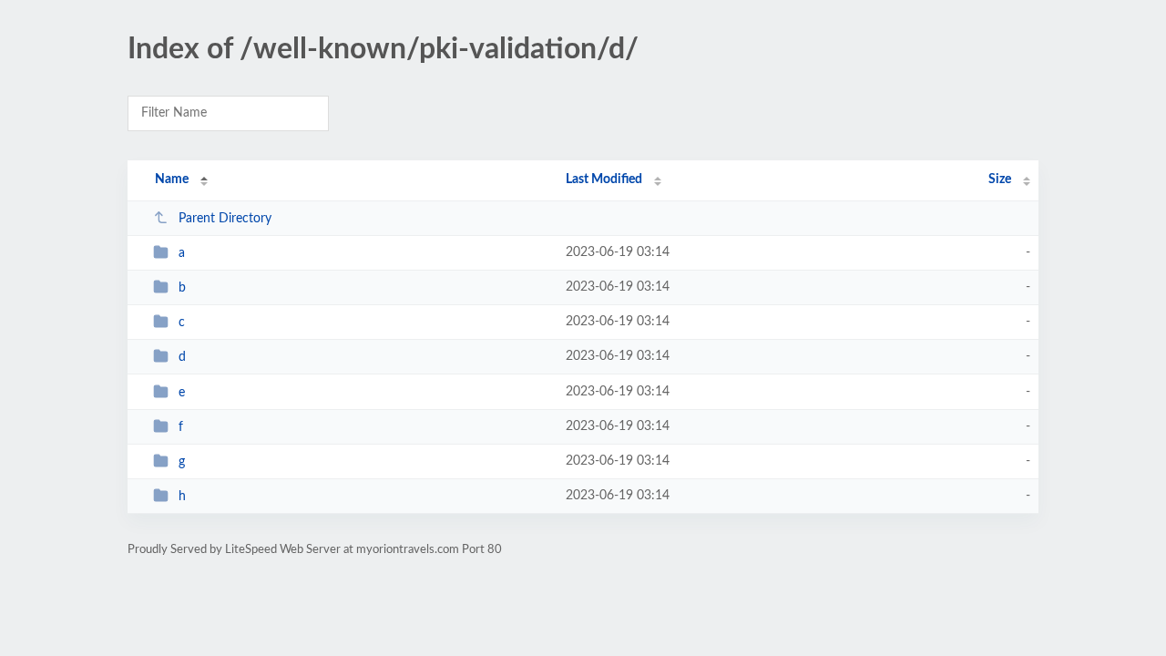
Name (172, 179)
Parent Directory (225, 218)
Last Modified (604, 179)
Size (999, 179)
